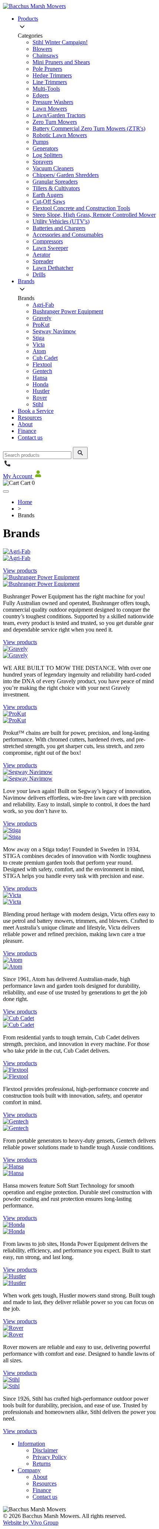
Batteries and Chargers (59, 228)
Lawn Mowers (50, 108)
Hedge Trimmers (52, 75)
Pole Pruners (47, 69)
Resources (30, 417)
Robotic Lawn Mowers (60, 135)
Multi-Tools (46, 89)
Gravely (42, 318)
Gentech (42, 371)
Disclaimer (45, 1450)
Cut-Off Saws (49, 201)
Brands (26, 281)
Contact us (30, 437)
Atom (39, 351)
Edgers (41, 95)
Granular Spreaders (55, 181)
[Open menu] (6, 491)
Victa (39, 344)
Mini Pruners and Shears (61, 62)
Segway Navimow (54, 331)
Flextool (42, 364)
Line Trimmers (50, 82)
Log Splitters (47, 155)
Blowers (42, 49)
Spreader (43, 261)
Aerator (41, 254)
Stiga (38, 338)
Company (29, 1470)
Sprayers (43, 162)
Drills (39, 274)
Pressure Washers (53, 102)
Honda (40, 384)
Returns (42, 1463)
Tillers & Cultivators (56, 188)
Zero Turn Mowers (55, 122)
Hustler (41, 391)
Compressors (48, 241)
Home (25, 502)
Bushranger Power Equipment (68, 311)
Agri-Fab (43, 305)
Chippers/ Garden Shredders (66, 175)
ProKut (41, 325)
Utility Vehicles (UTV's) (61, 221)
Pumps (40, 142)
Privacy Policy (50, 1457)
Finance (27, 431)
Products (28, 18)
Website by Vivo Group (30, 1522)
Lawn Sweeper (50, 248)
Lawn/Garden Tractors (59, 115)
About (25, 424)
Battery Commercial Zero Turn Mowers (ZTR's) (89, 128)
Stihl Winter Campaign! (60, 42)
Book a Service (36, 411)
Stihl (38, 404)
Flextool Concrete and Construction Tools (81, 208)
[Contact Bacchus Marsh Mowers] (7, 466)
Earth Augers (48, 195)
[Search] (80, 453)
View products (20, 570)
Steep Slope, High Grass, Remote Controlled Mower (94, 215)
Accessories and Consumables (68, 235)
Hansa (40, 378)
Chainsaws (45, 55)
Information (31, 1444)
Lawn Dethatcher (53, 268)
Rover (40, 398)
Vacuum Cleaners (53, 168)
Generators (45, 148)
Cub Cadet (45, 358)
